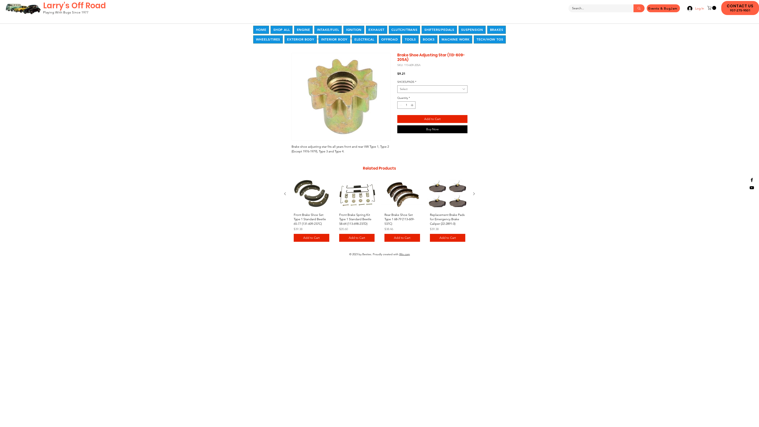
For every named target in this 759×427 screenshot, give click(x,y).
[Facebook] (751, 180)
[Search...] (639, 8)
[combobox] (432, 89)
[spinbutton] (406, 105)
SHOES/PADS (406, 82)
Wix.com (404, 254)
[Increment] (412, 105)
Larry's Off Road (74, 5)
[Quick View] (311, 194)
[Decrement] (400, 105)
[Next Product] (474, 193)
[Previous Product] (285, 193)
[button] (712, 8)
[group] (379, 211)
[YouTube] (751, 187)
